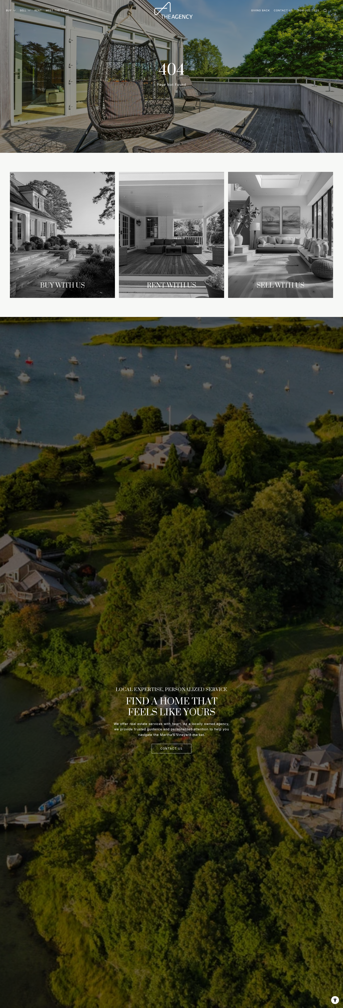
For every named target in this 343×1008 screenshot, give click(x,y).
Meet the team (57, 10)
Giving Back (260, 10)
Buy (9, 10)
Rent (38, 10)
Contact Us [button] (171, 748)
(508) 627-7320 (308, 10)
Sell (23, 10)
